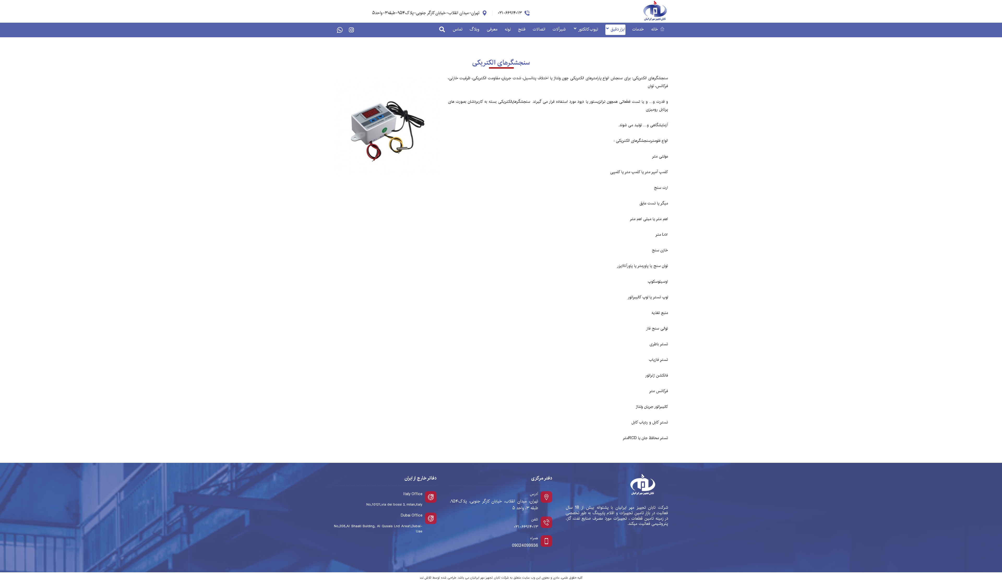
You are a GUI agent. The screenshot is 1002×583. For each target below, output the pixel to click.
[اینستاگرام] (351, 30)
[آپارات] (339, 30)
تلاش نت (425, 577)
